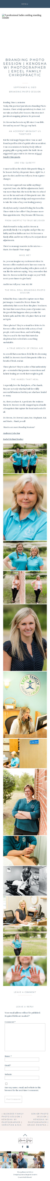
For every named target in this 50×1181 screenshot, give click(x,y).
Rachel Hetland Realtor (13, 439)
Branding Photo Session (25, 92)
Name (8, 1056)
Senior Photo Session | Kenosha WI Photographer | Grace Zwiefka (37, 1119)
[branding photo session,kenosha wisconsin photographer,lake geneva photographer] (25, 458)
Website (8, 1074)
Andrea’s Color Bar (11, 433)
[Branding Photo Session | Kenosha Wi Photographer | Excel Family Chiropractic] (25, 34)
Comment (10, 1022)
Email (8, 1065)
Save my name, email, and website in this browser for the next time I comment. (23, 1088)
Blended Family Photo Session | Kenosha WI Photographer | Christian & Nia (13, 1119)
